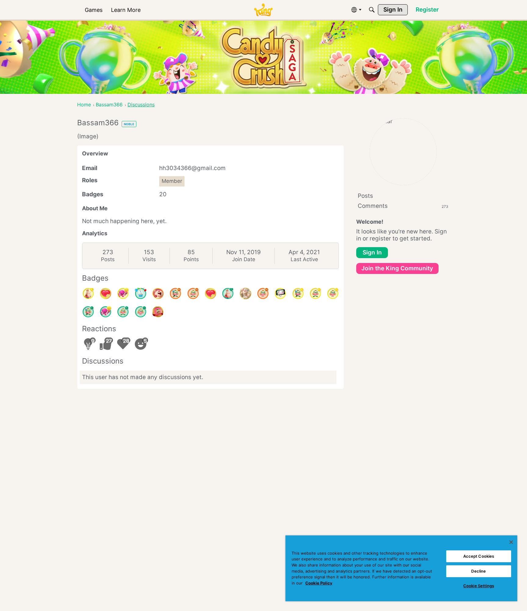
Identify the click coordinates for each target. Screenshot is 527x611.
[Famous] (88, 293)
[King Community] (263, 9)
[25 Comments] (315, 293)
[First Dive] (140, 312)
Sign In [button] (372, 252)
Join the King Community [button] (397, 268)
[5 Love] (210, 293)
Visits (149, 259)
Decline (478, 571)
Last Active (304, 259)
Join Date (243, 259)
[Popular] (228, 293)
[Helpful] (105, 312)
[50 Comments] (298, 293)
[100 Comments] (263, 293)
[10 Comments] (333, 293)
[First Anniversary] (140, 293)
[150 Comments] (193, 293)
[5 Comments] (88, 312)
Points (191, 259)
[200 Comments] (175, 293)
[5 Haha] (158, 293)
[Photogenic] (280, 293)
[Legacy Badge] (245, 293)
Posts (108, 259)
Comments (403, 205)
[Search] (371, 9)
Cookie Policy (318, 583)
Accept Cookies (478, 556)
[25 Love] (105, 293)
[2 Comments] (123, 312)
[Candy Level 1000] (158, 312)
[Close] (511, 542)
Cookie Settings (478, 585)
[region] (401, 568)
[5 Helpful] (123, 293)
